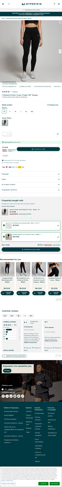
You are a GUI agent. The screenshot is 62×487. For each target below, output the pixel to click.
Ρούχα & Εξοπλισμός (29, 417)
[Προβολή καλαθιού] (58, 4)
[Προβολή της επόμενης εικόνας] (60, 51)
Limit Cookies (54, 483)
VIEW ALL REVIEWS (8, 350)
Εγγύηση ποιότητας (38, 419)
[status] (7, 134)
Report (26, 350)
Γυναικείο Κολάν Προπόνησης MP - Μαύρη (7, 280)
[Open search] (9, 4)
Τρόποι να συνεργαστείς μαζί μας (40, 455)
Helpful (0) (28, 348)
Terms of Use (9, 480)
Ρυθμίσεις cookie (7, 385)
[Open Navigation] (3, 4)
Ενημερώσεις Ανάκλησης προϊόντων (11, 441)
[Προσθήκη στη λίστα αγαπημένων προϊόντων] (58, 134)
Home (3, 18)
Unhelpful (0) (37, 347)
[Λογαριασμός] (54, 4)
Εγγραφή (7, 370)
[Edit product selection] (58, 225)
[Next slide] (61, 282)
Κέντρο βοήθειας (9, 415)
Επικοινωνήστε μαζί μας (11, 411)
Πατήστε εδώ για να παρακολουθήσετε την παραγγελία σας (14, 429)
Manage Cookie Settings (8, 483)
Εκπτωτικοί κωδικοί (51, 415)
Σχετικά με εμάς (39, 413)
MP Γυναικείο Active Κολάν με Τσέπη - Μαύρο (23, 280)
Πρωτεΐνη (29, 411)
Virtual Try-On (53, 105)
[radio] (4, 111)
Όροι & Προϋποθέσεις (39, 441)
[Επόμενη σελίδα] (59, 355)
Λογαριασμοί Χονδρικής (38, 447)
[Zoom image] (60, 22)
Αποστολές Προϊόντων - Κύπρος (13, 436)
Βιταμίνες (28, 428)
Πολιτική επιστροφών (10, 419)
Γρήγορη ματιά (8, 293)
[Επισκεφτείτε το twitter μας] (18, 396)
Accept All (43, 483)
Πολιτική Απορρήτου (38, 434)
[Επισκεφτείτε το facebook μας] (7, 396)
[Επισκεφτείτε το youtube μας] (14, 396)
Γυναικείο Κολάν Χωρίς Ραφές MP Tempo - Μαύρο (18, 18)
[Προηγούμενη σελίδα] (56, 355)
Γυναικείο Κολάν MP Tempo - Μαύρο (54, 279)
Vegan (28, 432)
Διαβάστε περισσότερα (30, 342)
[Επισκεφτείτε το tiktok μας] (11, 396)
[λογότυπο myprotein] (31, 4)
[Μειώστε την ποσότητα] (4, 134)
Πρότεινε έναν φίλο (52, 421)
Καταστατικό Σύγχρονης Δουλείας (38, 426)
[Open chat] (22, 396)
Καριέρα (37, 461)
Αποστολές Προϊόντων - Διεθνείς (13, 423)
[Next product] (60, 299)
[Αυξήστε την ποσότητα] (10, 134)
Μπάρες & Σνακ (29, 423)
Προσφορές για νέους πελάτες (52, 434)
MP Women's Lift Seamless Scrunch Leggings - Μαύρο (39, 280)
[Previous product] (57, 299)
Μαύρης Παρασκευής (51, 428)
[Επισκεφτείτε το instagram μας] (3, 396)
